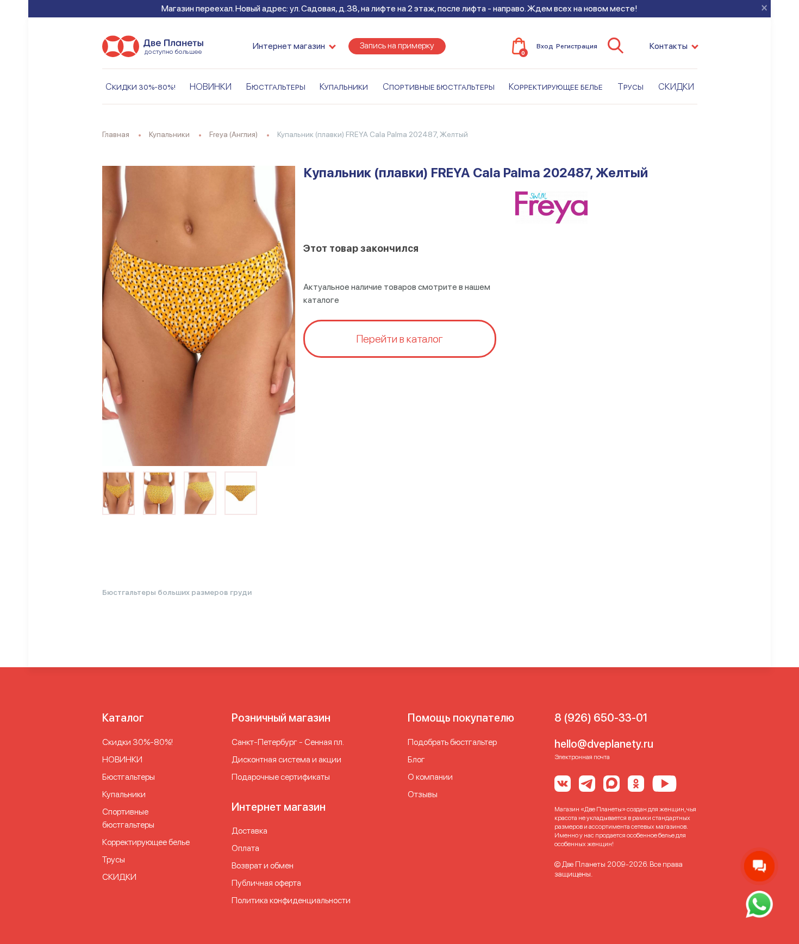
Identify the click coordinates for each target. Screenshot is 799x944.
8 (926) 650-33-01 (600, 717)
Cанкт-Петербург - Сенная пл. (288, 742)
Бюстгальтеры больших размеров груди (177, 592)
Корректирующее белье (556, 86)
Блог (416, 759)
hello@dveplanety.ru (603, 743)
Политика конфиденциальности (291, 900)
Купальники (344, 86)
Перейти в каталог (399, 338)
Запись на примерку (397, 45)
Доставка (249, 830)
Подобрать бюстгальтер (452, 742)
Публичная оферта (266, 883)
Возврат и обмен (263, 865)
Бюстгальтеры (275, 86)
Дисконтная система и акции (286, 759)
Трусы (630, 86)
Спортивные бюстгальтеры (439, 86)
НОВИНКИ (211, 86)
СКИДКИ (676, 86)
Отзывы (423, 794)
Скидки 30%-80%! (140, 86)
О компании (430, 777)
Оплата (245, 848)
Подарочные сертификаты (281, 777)
